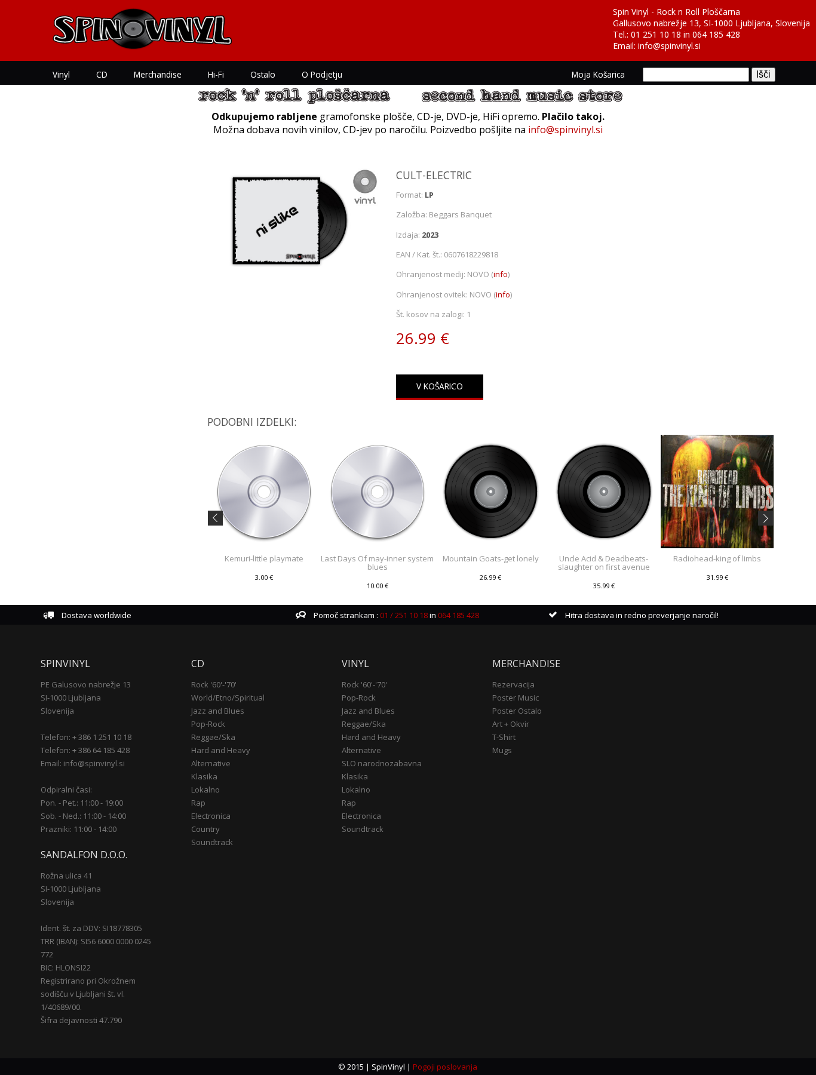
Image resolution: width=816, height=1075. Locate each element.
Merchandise (158, 74)
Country (205, 829)
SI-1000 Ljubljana (71, 697)
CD (102, 74)
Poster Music (515, 697)
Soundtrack (212, 842)
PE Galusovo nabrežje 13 (86, 684)
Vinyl (61, 74)
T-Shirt (504, 737)
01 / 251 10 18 (403, 615)
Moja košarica (598, 74)
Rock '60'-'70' (214, 684)
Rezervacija (513, 684)
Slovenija (57, 710)
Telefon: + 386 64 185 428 (85, 750)
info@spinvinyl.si (669, 45)
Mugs (502, 750)
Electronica (211, 815)
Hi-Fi (216, 74)
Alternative (211, 763)
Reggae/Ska (213, 737)
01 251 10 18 (656, 34)
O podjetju (322, 74)
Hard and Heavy (220, 750)
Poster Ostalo (517, 710)
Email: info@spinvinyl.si (83, 763)
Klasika (204, 776)
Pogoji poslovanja (445, 1066)
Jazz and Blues (217, 710)
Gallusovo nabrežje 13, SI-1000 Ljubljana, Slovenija (711, 23)
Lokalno (205, 789)
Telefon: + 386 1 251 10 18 (86, 737)
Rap (198, 802)
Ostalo (262, 74)
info (500, 274)
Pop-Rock (208, 723)
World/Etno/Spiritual (228, 697)
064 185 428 (716, 34)
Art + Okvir (510, 723)
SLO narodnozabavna (382, 763)
